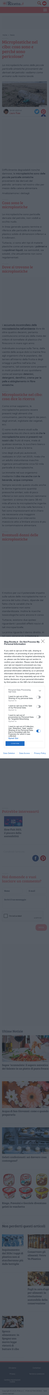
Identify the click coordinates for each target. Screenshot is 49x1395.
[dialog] (24, 697)
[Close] (43, 642)
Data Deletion (9, 753)
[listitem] (24, 691)
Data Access (24, 753)
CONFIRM (15, 743)
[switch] (38, 697)
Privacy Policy (40, 753)
